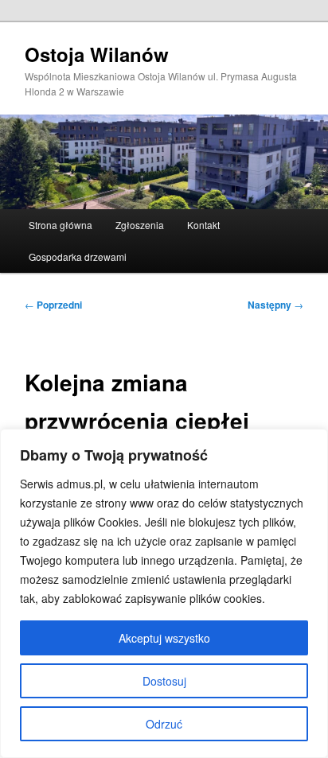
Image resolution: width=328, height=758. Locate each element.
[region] (164, 593)
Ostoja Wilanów (97, 54)
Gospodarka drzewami (78, 256)
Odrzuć (164, 724)
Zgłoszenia (139, 224)
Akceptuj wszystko (164, 638)
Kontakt (203, 224)
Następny (275, 304)
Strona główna (60, 224)
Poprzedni (53, 304)
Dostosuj (164, 681)
